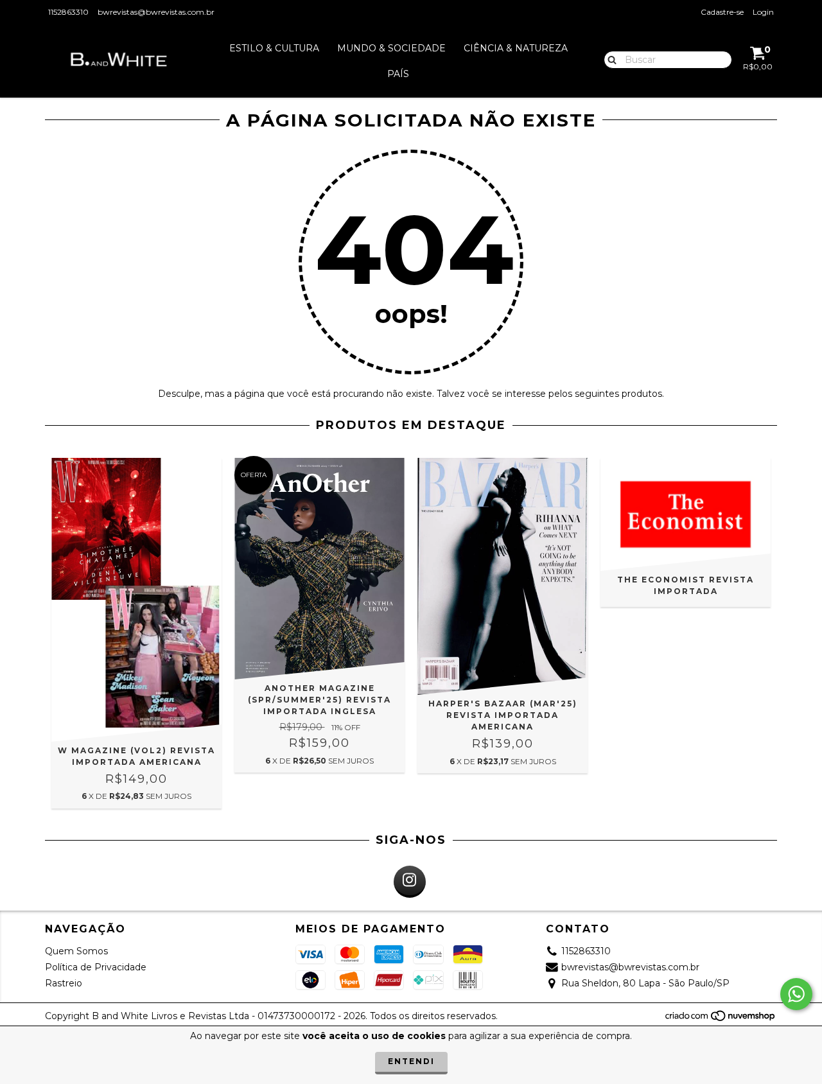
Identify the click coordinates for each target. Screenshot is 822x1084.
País (398, 74)
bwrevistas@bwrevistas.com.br (156, 12)
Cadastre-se (722, 12)
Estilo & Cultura (274, 48)
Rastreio (63, 983)
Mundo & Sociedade (391, 48)
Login (763, 12)
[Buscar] (609, 59)
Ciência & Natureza (516, 48)
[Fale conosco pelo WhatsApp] (796, 994)
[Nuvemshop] (721, 1019)
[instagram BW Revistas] (410, 882)
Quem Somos (76, 951)
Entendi (411, 1061)
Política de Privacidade (95, 967)
